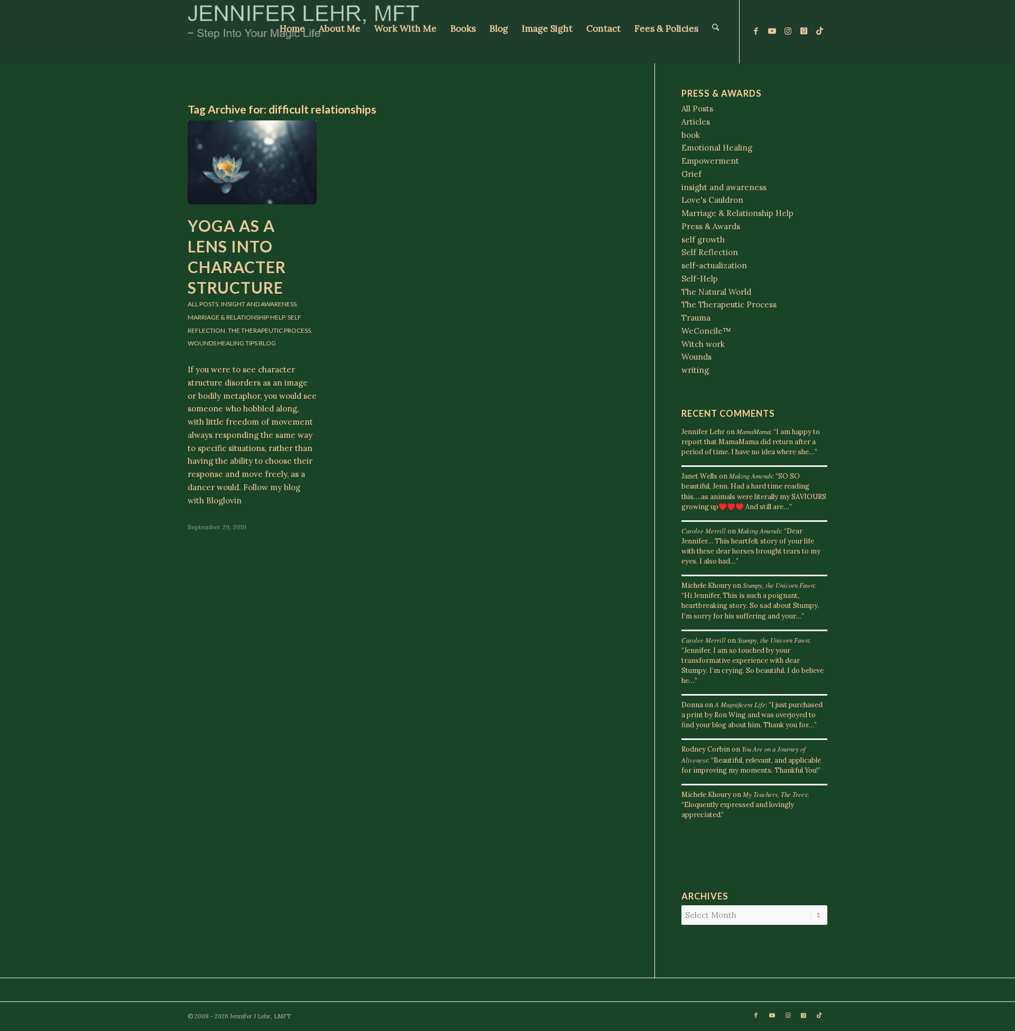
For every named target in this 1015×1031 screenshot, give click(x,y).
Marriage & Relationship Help (236, 317)
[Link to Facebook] (756, 31)
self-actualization (714, 265)
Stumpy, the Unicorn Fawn (778, 584)
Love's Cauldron (712, 200)
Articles (695, 122)
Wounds (202, 343)
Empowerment (710, 161)
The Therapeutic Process (269, 330)
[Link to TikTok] (819, 31)
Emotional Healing (716, 148)
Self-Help (699, 279)
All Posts (203, 304)
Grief (691, 174)
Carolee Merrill (703, 530)
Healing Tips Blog (246, 343)
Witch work (703, 344)
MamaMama (753, 431)
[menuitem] (292, 31)
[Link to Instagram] (788, 31)
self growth (703, 240)
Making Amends (750, 475)
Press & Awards (710, 226)
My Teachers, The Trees (775, 794)
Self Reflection (709, 252)
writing (695, 370)
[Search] (715, 31)
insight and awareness (259, 304)
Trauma (695, 318)
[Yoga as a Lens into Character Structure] (252, 162)
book (690, 135)
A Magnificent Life (740, 704)
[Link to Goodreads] (803, 31)
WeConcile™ (706, 331)
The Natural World (716, 292)
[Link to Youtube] (772, 31)
